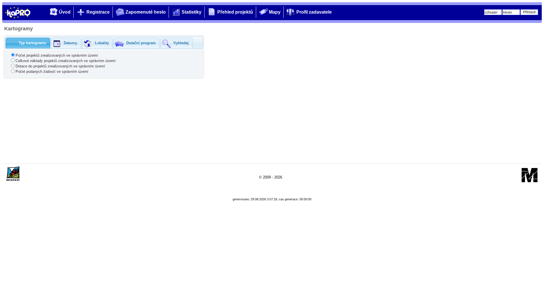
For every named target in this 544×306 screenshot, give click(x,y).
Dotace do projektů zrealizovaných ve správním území (60, 66)
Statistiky (191, 12)
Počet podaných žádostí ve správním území (52, 71)
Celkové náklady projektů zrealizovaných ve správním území (66, 61)
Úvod (65, 12)
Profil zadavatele (314, 12)
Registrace (98, 12)
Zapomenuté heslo (146, 12)
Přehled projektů (235, 12)
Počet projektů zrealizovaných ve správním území (57, 55)
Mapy (274, 12)
